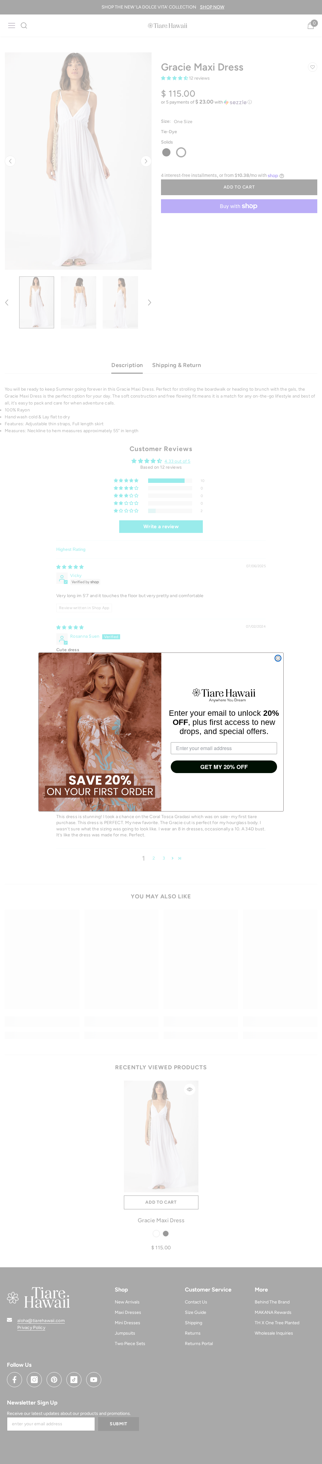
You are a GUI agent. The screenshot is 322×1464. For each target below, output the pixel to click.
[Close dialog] (278, 658)
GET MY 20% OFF (224, 767)
